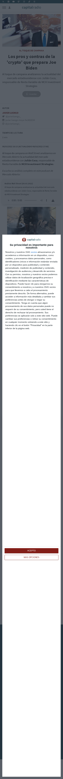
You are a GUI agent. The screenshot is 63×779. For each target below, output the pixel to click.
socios (34, 252)
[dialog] (31, 506)
